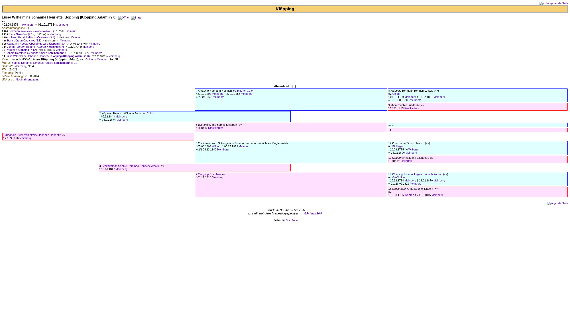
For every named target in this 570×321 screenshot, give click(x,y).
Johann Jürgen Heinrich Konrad (417, 174)
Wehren (409, 195)
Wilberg (216, 146)
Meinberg (28, 24)
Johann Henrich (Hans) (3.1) (32, 37)
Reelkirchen (411, 108)
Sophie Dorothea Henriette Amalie (131, 166)
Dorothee (209, 174)
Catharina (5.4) (37, 43)
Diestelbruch (216, 128)
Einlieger (397, 146)
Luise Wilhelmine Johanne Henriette (33, 135)
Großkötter (398, 177)
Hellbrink (406, 161)
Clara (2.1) (21, 34)
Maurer (241, 90)
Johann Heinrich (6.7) (36, 46)
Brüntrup (71, 31)
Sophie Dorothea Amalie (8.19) (39, 53)
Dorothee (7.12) (21, 49)
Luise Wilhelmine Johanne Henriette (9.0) (48, 56)
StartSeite (292, 220)
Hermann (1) (31, 31)
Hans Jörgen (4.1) (24, 40)
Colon (89, 59)
